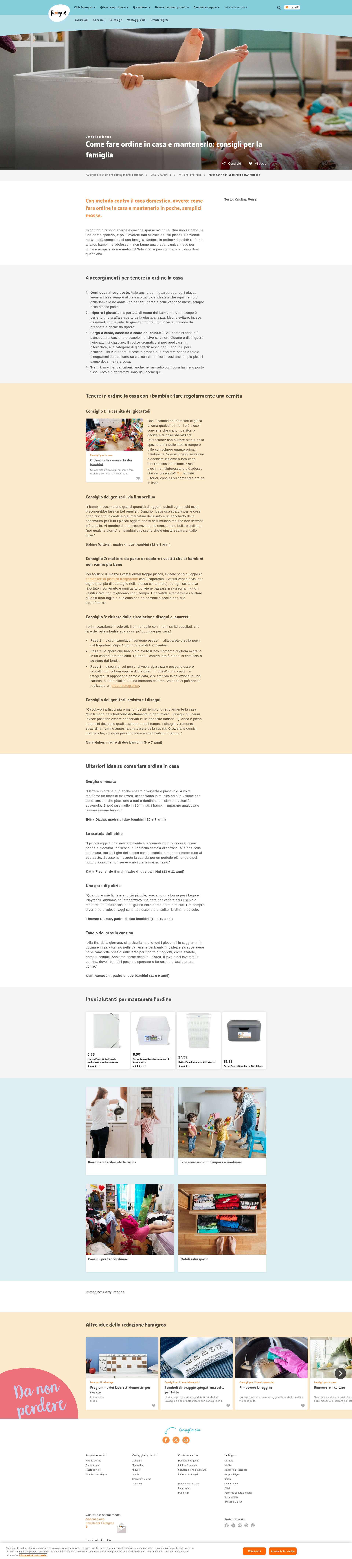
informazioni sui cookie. (33, 1555)
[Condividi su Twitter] (176, 1440)
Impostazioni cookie (98, 1540)
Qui (179, 473)
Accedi (295, 7)
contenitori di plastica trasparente (112, 579)
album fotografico (125, 685)
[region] (176, 1551)
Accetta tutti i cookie (283, 1551)
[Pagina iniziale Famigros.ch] (59, 13)
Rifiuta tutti (254, 1551)
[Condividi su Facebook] (166, 1440)
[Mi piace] (138, 478)
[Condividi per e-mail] (186, 1440)
